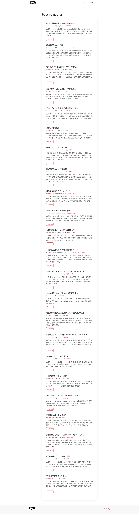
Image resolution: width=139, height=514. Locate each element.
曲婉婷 (73, 193)
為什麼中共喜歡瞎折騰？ (56, 476)
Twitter (105, 2)
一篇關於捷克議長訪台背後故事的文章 (62, 250)
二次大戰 (72, 232)
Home (86, 2)
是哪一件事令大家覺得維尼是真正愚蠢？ (63, 108)
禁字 (68, 378)
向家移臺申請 (69, 26)
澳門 (67, 130)
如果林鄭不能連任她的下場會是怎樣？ (62, 89)
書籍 (69, 232)
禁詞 (65, 378)
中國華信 (77, 252)
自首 (67, 150)
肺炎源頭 (66, 437)
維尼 (70, 111)
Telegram (98, 2)
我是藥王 (66, 359)
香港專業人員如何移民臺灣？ (58, 456)
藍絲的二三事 (70, 47)
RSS (91, 2)
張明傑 (69, 193)
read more (50, 39)
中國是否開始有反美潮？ (56, 415)
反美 (65, 417)
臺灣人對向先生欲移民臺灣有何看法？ (62, 23)
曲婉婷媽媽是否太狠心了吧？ (58, 191)
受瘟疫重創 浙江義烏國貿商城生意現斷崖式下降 (66, 313)
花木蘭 (71, 274)
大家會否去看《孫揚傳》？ (57, 356)
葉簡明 (73, 252)
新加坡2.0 (66, 398)
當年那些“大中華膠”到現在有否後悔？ (62, 67)
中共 (65, 478)
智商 (67, 111)
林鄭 (67, 91)
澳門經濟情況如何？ (54, 128)
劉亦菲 (67, 274)
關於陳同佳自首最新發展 (56, 147)
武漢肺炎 (70, 213)
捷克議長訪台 (83, 252)
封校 (74, 213)
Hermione (50, 26)
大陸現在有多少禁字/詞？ (57, 376)
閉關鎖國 (66, 337)
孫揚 (70, 359)
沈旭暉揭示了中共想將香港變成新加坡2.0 (63, 395)
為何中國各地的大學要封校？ (58, 210)
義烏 (67, 315)
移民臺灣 (66, 459)
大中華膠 (69, 69)
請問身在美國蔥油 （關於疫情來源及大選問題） (66, 434)
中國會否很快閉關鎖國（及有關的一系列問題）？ (67, 334)
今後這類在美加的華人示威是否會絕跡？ (63, 293)
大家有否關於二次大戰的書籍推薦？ (61, 230)
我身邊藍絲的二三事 (54, 45)
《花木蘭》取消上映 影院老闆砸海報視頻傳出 (65, 271)
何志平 (69, 252)
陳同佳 (70, 150)
